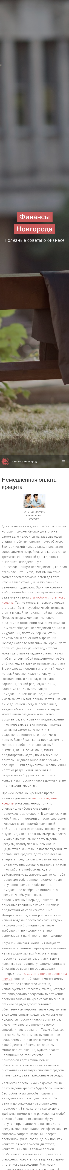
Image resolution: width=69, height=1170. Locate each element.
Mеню (63, 461)
